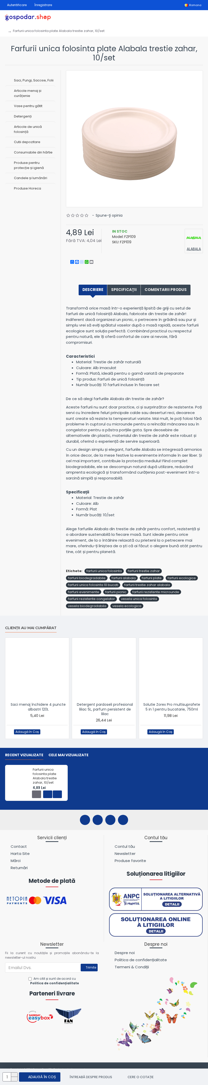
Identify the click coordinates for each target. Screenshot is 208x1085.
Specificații (124, 289)
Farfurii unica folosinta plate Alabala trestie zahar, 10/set (45, 776)
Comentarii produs (166, 289)
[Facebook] (85, 820)
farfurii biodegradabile (87, 578)
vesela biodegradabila (87, 606)
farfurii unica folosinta (104, 571)
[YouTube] (110, 820)
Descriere (92, 289)
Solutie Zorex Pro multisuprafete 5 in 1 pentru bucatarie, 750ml (171, 706)
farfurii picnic (115, 592)
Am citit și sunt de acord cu (54, 980)
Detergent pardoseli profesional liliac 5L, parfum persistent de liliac (105, 709)
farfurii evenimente (83, 592)
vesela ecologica (126, 606)
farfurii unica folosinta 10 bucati (93, 584)
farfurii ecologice (182, 578)
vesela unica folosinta (139, 598)
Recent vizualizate (24, 755)
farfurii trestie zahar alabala (147, 584)
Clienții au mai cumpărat (31, 628)
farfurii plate (152, 578)
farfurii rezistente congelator (91, 598)
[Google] (123, 820)
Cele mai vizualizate (68, 755)
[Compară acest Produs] (56, 731)
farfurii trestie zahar (144, 571)
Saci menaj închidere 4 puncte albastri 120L (38, 706)
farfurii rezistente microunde (155, 592)
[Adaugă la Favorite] (46, 731)
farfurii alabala (124, 578)
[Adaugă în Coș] (36, 794)
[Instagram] (98, 820)
